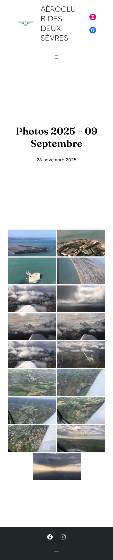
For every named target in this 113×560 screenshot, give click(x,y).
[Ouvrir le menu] (56, 57)
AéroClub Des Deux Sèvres (58, 23)
